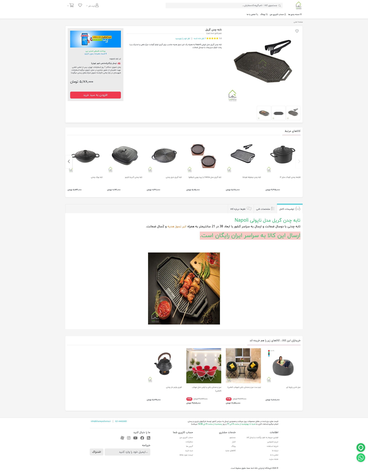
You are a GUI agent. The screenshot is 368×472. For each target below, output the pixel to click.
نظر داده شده (199, 38)
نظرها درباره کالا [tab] (238, 209)
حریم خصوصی (272, 442)
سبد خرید (189, 450)
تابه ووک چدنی (96, 177)
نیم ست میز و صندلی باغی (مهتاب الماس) (244, 387)
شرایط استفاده (272, 446)
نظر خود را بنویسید (183, 38)
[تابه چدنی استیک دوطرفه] (164, 155)
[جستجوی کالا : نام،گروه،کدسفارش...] (280, 5)
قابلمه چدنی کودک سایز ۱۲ (290, 177)
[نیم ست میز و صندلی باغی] (243, 365)
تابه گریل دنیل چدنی (174, 177)
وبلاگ (262, 14)
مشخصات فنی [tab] (263, 209)
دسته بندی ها (293, 14)
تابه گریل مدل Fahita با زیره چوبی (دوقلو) (205, 177)
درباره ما (275, 450)
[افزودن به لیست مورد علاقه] (297, 31)
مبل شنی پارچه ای (293, 387)
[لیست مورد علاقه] (80, 5)
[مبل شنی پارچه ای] (283, 365)
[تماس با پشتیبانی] (360, 457)
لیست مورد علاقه (186, 455)
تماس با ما (251, 14)
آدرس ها (189, 446)
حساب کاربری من (277, 14)
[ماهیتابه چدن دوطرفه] (243, 155)
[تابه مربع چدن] (124, 155)
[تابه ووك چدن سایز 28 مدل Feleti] (85, 155)
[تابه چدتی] (203, 155)
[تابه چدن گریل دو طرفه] (262, 66)
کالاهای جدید (230, 450)
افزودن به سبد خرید (95, 95)
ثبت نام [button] (91, 6)
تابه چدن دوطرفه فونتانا (252, 177)
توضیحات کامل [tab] (286, 209)
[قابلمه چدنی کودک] (283, 155)
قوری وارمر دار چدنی (174, 387)
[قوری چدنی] (164, 365)
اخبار (234, 442)
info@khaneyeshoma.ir (101, 421)
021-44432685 (121, 421)
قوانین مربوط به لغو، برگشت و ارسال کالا (262, 437)
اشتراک (96, 452)
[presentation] (299, 161)
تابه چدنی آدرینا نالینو (133, 177)
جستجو (233, 437)
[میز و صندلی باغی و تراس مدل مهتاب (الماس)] (203, 365)
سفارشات (189, 442)
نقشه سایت (273, 459)
